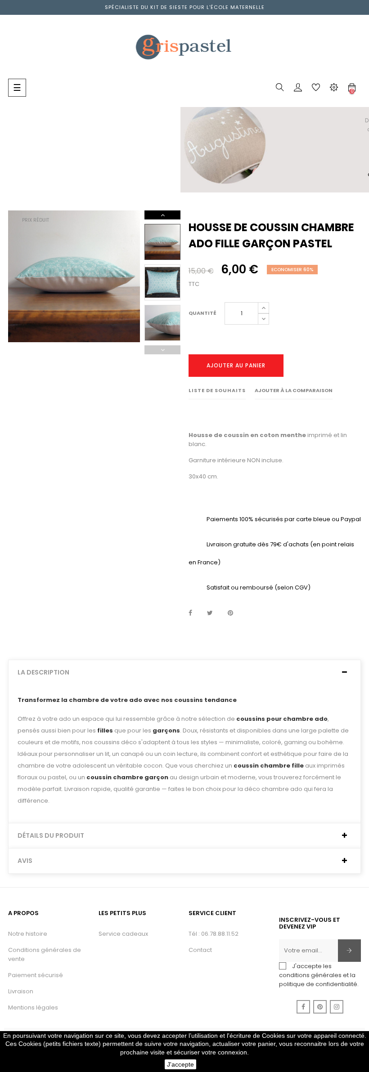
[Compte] (298, 89)
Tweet (210, 613)
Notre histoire (27, 933)
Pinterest (230, 613)
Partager (190, 613)
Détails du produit (51, 835)
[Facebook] (303, 1007)
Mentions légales (33, 1007)
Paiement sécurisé (35, 975)
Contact (200, 950)
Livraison (20, 991)
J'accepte (180, 1064)
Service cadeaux (123, 933)
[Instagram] (336, 1007)
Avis (25, 861)
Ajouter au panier (236, 365)
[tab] (184, 672)
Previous (162, 349)
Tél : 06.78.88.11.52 (213, 933)
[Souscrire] (349, 950)
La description (43, 672)
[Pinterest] (320, 1007)
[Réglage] (334, 89)
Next (162, 214)
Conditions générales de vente (44, 954)
